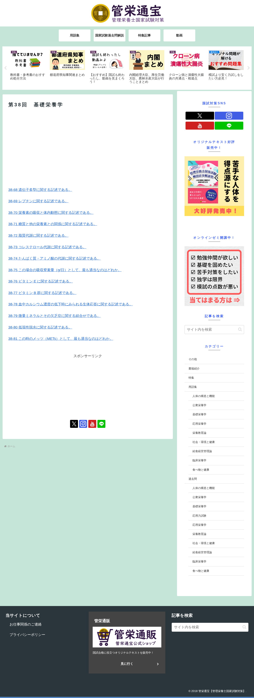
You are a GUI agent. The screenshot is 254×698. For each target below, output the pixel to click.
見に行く (127, 663)
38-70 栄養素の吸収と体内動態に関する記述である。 (50, 213)
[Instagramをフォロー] (83, 424)
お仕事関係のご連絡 (26, 624)
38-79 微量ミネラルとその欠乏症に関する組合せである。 (54, 316)
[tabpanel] (27, 67)
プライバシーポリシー (27, 635)
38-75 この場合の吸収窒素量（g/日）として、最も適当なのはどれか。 (64, 270)
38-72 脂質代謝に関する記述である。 (38, 236)
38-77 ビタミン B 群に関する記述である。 (42, 293)
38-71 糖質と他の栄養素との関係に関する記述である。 (52, 224)
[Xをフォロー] (74, 424)
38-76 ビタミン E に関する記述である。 (40, 281)
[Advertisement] (87, 142)
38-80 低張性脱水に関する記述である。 (40, 327)
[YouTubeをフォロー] (92, 424)
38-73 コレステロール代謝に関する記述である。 (47, 247)
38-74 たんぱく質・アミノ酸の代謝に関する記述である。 (54, 258)
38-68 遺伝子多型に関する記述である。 (40, 190)
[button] (240, 329)
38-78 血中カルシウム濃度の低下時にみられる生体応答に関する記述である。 (70, 304)
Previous (5, 68)
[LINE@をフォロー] (101, 424)
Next (249, 68)
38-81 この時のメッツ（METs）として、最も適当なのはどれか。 (60, 339)
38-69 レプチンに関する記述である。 (38, 201)
